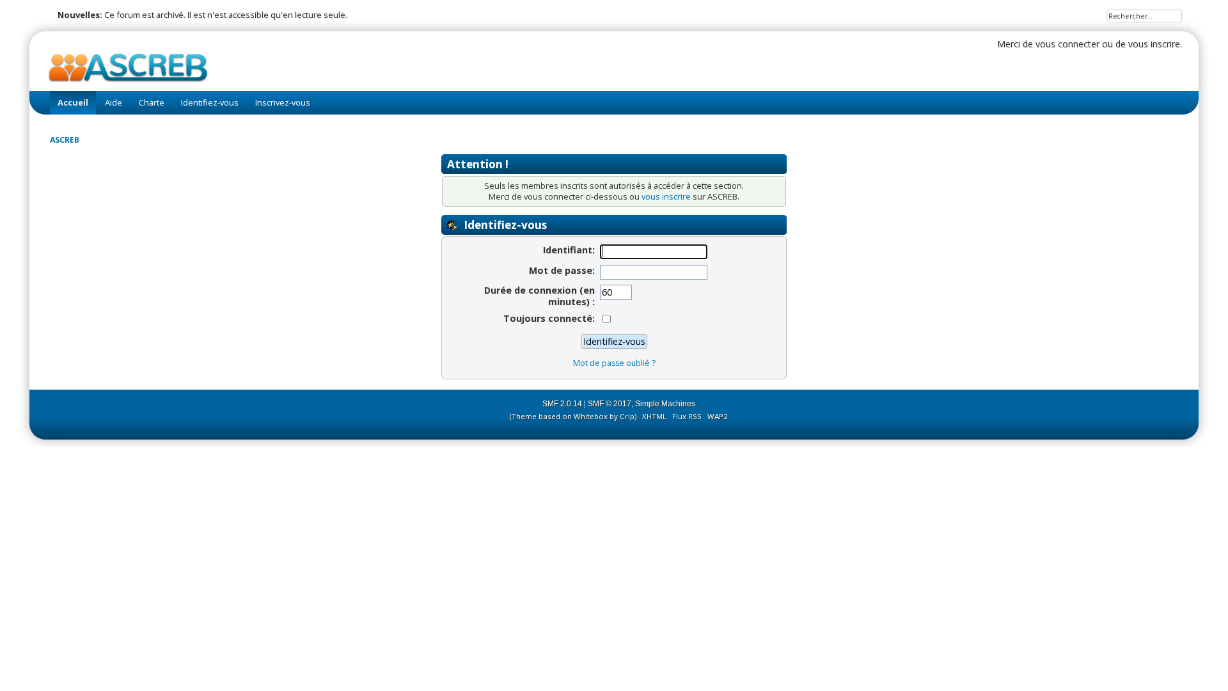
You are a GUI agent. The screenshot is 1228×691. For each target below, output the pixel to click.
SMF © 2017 (609, 404)
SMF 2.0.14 (562, 404)
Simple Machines (665, 404)
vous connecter (1067, 44)
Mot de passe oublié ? (614, 363)
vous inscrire (1154, 44)
